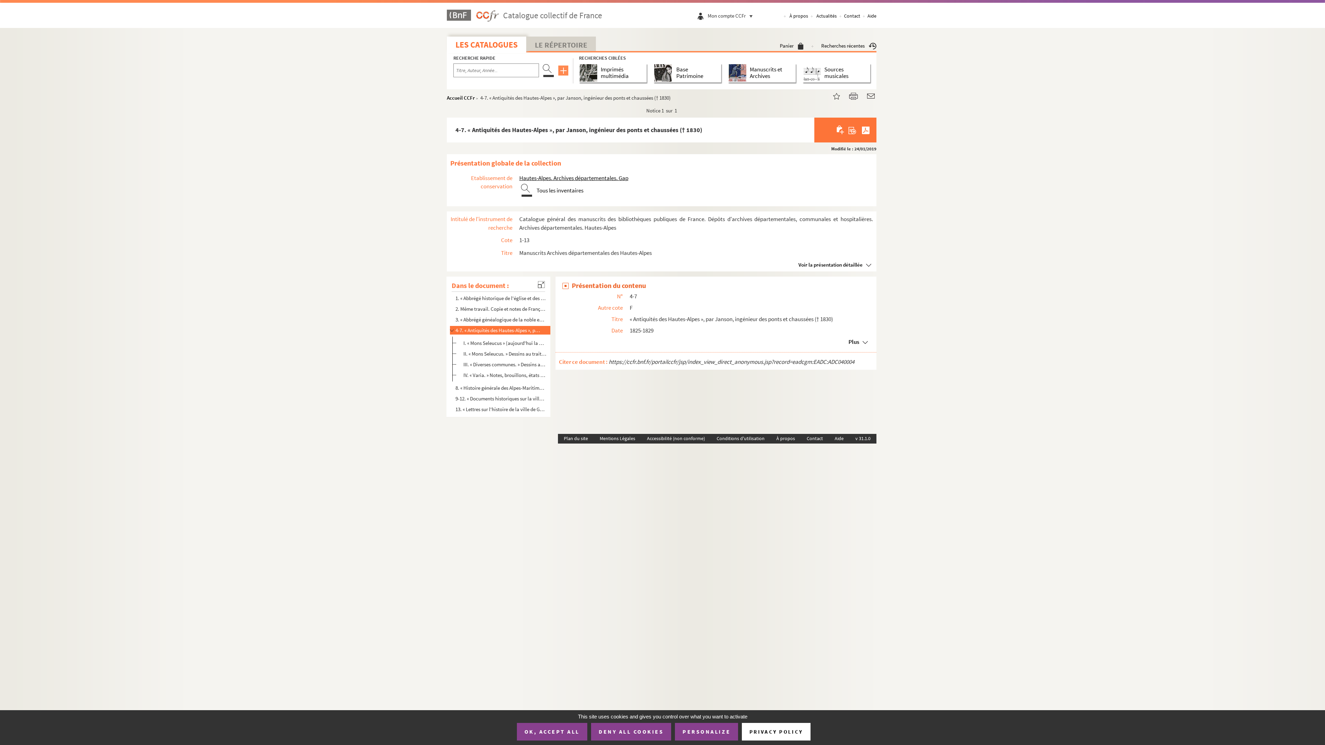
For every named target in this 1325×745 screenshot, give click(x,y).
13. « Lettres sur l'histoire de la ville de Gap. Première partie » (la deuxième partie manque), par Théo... (500, 409)
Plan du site (576, 438)
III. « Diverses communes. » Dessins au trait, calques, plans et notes (505, 364)
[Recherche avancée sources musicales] (813, 72)
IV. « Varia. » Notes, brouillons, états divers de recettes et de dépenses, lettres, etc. (505, 375)
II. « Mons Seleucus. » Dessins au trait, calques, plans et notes (505, 353)
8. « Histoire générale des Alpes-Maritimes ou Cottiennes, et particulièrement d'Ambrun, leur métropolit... (500, 388)
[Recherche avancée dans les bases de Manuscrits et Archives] (739, 72)
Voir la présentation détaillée (830, 264)
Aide (871, 16)
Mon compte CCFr (727, 15)
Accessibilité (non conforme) (676, 438)
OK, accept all (552, 731)
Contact (852, 16)
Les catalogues (486, 44)
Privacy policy (776, 731)
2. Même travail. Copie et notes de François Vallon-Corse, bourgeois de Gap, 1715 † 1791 (500, 309)
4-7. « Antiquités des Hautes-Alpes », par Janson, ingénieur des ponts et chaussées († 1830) (497, 330)
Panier (787, 45)
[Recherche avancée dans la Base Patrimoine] (664, 72)
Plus (853, 342)
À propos (798, 16)
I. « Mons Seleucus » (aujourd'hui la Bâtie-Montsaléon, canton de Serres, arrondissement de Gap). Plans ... (505, 343)
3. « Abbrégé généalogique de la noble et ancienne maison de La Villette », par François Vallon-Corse (500, 319)
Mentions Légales (617, 438)
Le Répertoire (561, 45)
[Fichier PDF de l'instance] (866, 130)
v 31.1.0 (863, 438)
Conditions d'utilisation (741, 438)
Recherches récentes (843, 45)
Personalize (706, 731)
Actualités (826, 16)
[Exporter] (852, 130)
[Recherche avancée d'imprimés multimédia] (590, 72)
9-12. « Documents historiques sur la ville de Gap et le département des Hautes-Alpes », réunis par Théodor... (500, 398)
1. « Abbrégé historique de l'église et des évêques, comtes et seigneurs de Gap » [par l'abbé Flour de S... (500, 298)
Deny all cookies (631, 731)
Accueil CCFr (461, 98)
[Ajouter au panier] (841, 130)
